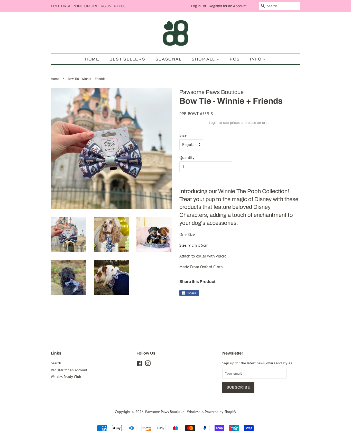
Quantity (186, 157)
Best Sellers (127, 59)
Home (92, 59)
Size (183, 135)
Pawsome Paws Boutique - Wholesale (174, 411)
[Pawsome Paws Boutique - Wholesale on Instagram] (148, 364)
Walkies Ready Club (66, 376)
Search (56, 363)
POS (235, 59)
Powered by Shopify (220, 411)
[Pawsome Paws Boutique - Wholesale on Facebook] (139, 364)
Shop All (204, 59)
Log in (196, 6)
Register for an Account (227, 6)
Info (256, 59)
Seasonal (168, 59)
